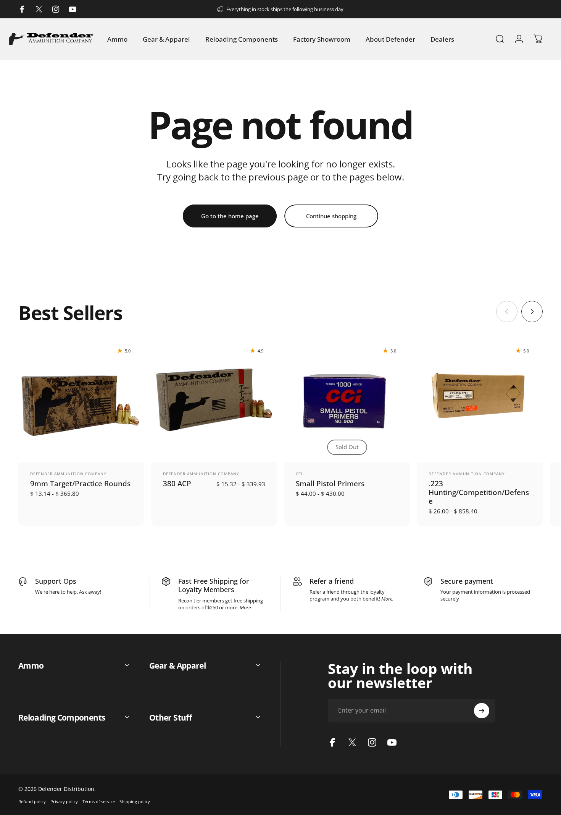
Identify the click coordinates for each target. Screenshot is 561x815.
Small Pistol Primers (330, 483)
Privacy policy (64, 801)
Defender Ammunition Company (68, 473)
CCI (299, 473)
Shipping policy (134, 801)
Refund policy (32, 801)
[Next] (532, 311)
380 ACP (177, 483)
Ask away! (90, 591)
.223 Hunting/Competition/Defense (479, 492)
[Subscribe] (481, 710)
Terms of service (98, 801)
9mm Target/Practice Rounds (80, 483)
